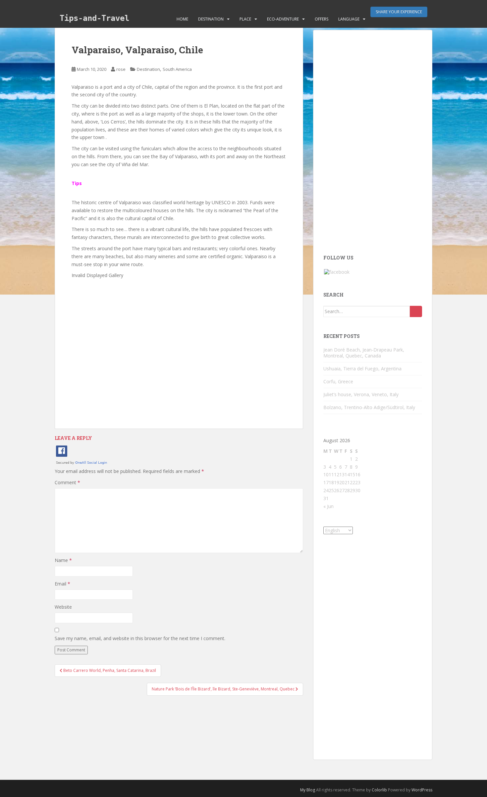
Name (63, 560)
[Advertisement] (179, 347)
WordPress (421, 790)
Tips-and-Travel (94, 18)
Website (63, 607)
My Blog (307, 790)
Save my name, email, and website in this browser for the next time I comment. (140, 638)
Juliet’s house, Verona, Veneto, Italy (361, 394)
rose (121, 69)
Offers (321, 19)
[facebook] (336, 271)
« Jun (328, 506)
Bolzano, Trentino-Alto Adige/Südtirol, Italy (369, 407)
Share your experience (399, 12)
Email (62, 584)
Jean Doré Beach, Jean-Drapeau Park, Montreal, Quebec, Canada (363, 353)
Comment (67, 482)
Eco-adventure (283, 19)
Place (245, 19)
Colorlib (379, 790)
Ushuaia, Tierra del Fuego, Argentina (362, 368)
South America (177, 69)
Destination (211, 19)
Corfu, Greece (338, 381)
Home (182, 19)
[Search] (416, 311)
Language (348, 19)
